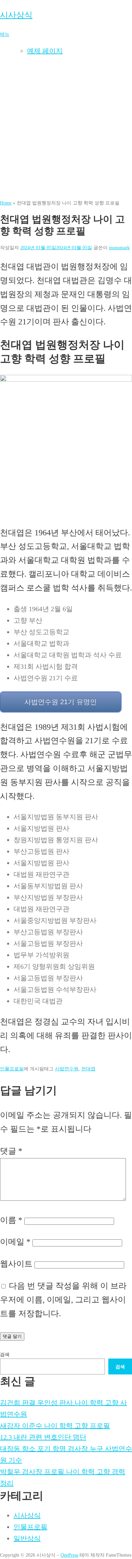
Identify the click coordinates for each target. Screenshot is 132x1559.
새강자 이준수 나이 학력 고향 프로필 (55, 1425)
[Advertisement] (66, 129)
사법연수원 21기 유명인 (60, 702)
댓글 (11, 1151)
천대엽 (88, 1068)
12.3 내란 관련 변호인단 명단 (43, 1437)
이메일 (15, 1241)
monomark (119, 247)
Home (6, 203)
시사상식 (16, 14)
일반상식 (27, 1538)
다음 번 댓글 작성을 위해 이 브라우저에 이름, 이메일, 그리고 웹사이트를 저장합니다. (63, 1299)
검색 (4, 1354)
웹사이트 (16, 1263)
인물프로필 (12, 1068)
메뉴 (4, 34)
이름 (11, 1220)
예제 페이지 (45, 51)
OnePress (69, 1555)
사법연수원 (67, 1068)
